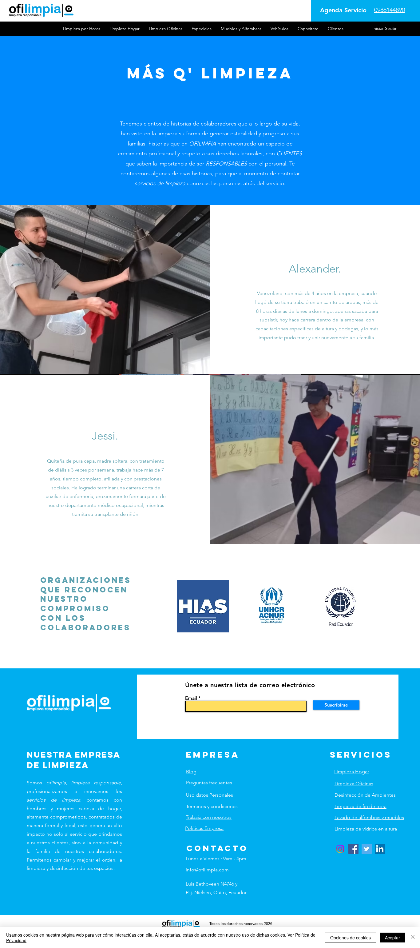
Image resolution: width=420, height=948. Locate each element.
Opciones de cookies (350, 937)
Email (191, 698)
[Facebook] (353, 849)
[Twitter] (367, 849)
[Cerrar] (412, 937)
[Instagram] (340, 849)
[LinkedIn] (380, 849)
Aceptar (392, 937)
